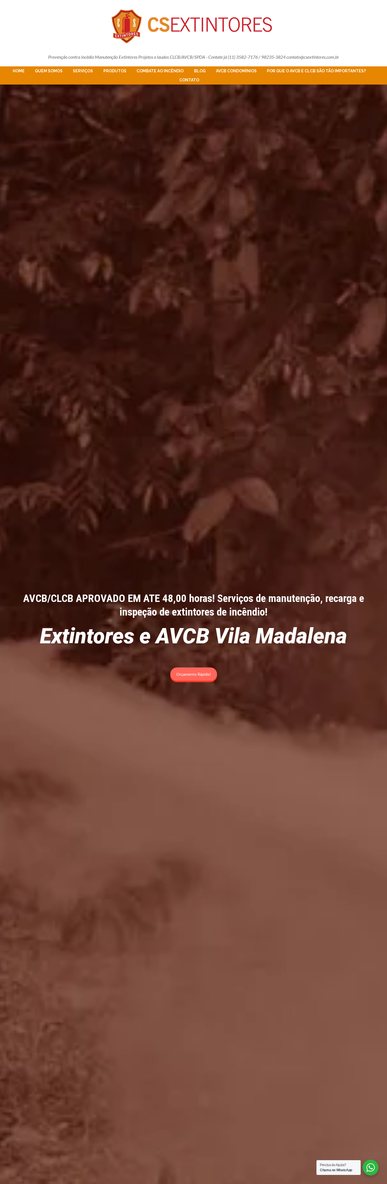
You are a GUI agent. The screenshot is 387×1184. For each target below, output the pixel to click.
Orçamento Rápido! (193, 674)
